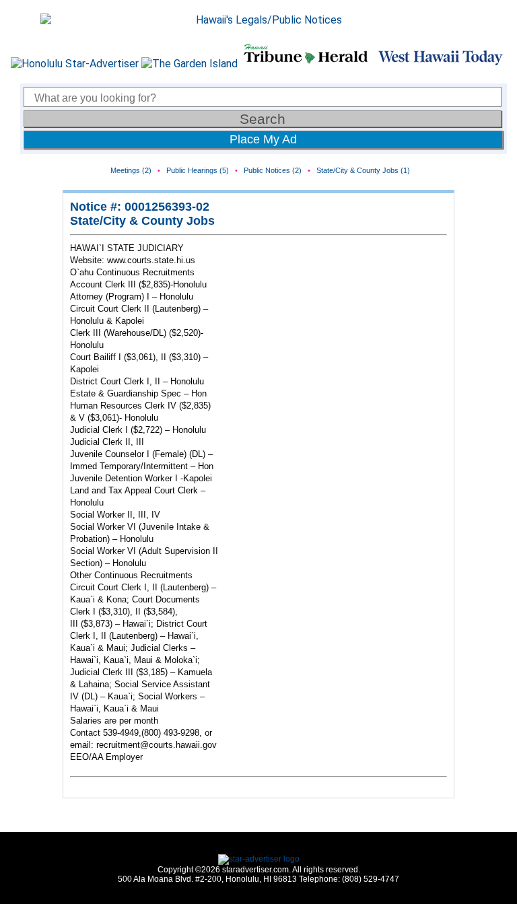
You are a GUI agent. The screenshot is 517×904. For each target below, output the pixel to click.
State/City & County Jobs (142, 221)
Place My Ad (263, 139)
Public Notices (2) (273, 170)
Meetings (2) (130, 170)
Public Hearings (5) (197, 170)
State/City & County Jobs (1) (363, 170)
